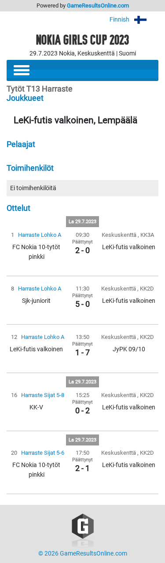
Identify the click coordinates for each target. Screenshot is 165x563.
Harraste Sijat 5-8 (42, 395)
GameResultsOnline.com (98, 5)
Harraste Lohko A (39, 235)
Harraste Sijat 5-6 (42, 452)
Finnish (120, 19)
